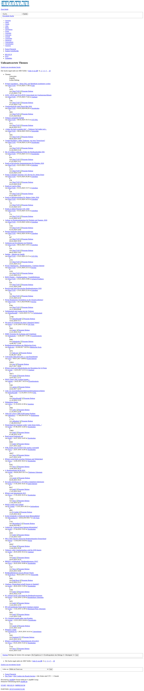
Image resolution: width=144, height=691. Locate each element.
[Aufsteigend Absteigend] (72, 655)
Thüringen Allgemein (35, 472)
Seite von (33, 71)
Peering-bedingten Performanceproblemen (19, 231)
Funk (33, 85)
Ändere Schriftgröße (12, 51)
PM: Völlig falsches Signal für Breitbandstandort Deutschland (25, 539)
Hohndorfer (12, 336)
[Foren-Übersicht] (15, 6)
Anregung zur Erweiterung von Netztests (18, 243)
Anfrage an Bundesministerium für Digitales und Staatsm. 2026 (26, 220)
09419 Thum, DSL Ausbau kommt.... (17, 379)
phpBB (11, 680)
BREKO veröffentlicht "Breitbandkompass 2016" (21, 561)
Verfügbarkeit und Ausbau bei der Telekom (19, 311)
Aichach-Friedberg (37, 279)
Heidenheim (35, 415)
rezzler (10, 370)
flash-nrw (11, 347)
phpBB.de (24, 681)
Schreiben (34, 165)
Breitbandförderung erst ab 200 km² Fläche (19, 573)
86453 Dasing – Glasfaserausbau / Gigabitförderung (22, 277)
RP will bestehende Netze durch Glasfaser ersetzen (22, 607)
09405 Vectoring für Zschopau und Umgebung (20, 334)
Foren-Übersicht (10, 49)
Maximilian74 (12, 518)
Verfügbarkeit (37, 313)
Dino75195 (12, 85)
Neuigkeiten (35, 108)
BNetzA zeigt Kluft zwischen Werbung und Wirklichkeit (24, 459)
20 (50, 71)
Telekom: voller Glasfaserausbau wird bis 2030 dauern (23, 550)
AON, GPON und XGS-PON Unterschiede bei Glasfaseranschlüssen (28, 95)
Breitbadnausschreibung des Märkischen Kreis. (20, 345)
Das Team (8, 676)
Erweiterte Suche (8, 16)
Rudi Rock (11, 575)
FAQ (6, 56)
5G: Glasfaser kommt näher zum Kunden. (19, 618)
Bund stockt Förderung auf (14, 436)
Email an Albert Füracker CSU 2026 (17, 209)
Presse (10, 540)
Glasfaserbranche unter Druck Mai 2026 (18, 106)
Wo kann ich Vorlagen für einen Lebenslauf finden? (22, 322)
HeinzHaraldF (12, 313)
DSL (34, 393)
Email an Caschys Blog (13, 186)
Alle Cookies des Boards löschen (24, 676)
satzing (10, 381)
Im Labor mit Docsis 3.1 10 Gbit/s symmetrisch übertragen (24, 482)
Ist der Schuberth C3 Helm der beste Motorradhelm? (22, 516)
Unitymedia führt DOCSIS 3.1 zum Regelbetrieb (21, 357)
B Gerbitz (11, 506)
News (10, 449)
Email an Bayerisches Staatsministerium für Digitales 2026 (24, 163)
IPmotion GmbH (10, 630)
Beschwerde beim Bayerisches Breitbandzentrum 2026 (23, 288)
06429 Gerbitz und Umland (14, 504)
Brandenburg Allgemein (36, 597)
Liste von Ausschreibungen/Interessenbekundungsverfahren (25, 391)
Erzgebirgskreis (36, 336)
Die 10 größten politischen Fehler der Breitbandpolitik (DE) (25, 152)
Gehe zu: (6, 669)
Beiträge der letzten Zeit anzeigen (19, 655)
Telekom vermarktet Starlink (14, 118)
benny (10, 324)
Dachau (33, 267)
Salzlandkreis (34, 506)
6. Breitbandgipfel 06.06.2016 (15, 470)
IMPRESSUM (20, 685)
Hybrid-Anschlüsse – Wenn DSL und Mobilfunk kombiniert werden (27, 84)
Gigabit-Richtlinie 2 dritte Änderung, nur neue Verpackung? (25, 140)
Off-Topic (31, 324)
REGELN (8, 54)
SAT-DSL (34, 120)
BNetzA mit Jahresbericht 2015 (15, 493)
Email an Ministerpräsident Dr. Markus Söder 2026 (22, 197)
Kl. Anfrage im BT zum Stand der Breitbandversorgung (23, 595)
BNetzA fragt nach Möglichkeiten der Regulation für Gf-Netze (26, 368)
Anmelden (8, 58)
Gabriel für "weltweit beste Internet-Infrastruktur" (21, 527)
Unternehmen (36, 631)
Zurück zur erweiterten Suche (11, 67)
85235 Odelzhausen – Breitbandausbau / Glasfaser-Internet (24, 266)
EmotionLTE (12, 631)
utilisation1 (11, 415)
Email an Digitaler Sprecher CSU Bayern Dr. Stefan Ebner (24, 175)
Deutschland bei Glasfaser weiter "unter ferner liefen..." (23, 425)
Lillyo (10, 404)
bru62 (10, 427)
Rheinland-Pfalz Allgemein (37, 609)
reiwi (9, 358)
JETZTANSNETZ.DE (17, 689)
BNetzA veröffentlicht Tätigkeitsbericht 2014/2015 (22, 641)
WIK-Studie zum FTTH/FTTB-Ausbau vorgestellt (22, 448)
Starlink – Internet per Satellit (14, 254)
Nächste (5, 655)
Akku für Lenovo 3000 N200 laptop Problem (20, 413)
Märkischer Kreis (35, 347)
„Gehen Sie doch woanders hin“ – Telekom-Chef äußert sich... (26, 129)
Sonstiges (31, 404)
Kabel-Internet (32, 358)
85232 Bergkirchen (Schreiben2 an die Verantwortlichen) (24, 300)
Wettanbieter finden (11, 402)
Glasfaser (34, 97)
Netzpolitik (35, 131)
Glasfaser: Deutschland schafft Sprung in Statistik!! (22, 584)
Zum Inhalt (4, 9)
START (3, 685)
